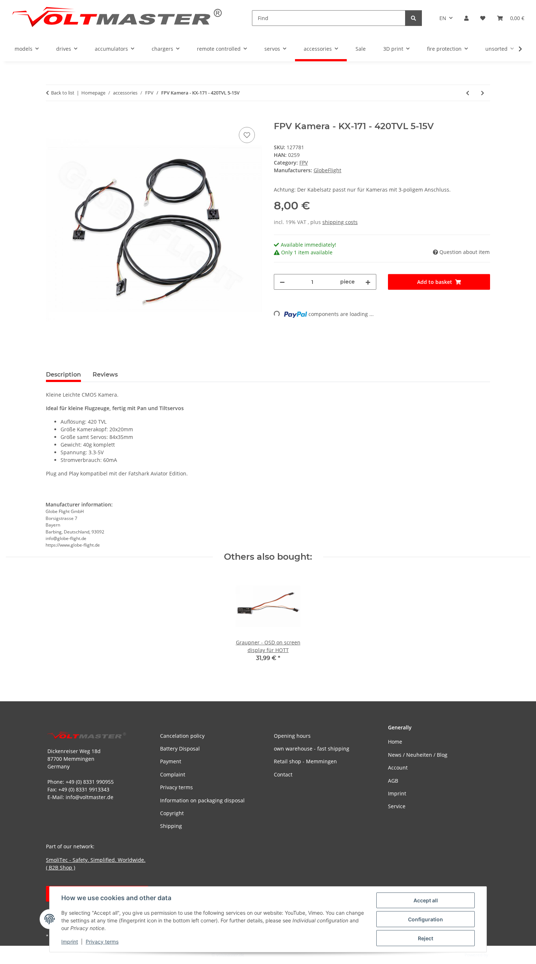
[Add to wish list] (247, 135)
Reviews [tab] (105, 374)
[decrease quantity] (282, 281)
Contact (283, 774)
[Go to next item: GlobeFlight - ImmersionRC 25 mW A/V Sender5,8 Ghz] (482, 93)
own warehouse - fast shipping (311, 748)
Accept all (425, 900)
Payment (170, 761)
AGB (393, 780)
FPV (303, 162)
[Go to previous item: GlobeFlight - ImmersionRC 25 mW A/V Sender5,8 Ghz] (467, 93)
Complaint (172, 774)
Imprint (69, 941)
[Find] (413, 18)
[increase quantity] (368, 281)
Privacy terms (102, 941)
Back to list (62, 92)
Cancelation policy (182, 735)
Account (398, 767)
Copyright (172, 813)
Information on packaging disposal (202, 800)
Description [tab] (63, 374)
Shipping (171, 825)
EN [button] (442, 18)
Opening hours (292, 735)
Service (396, 806)
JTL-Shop (498, 955)
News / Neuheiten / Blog (417, 754)
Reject (425, 938)
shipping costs (340, 222)
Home (395, 741)
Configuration (425, 919)
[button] (466, 18)
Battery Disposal (180, 748)
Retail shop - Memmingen (305, 761)
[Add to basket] (52, 117)
